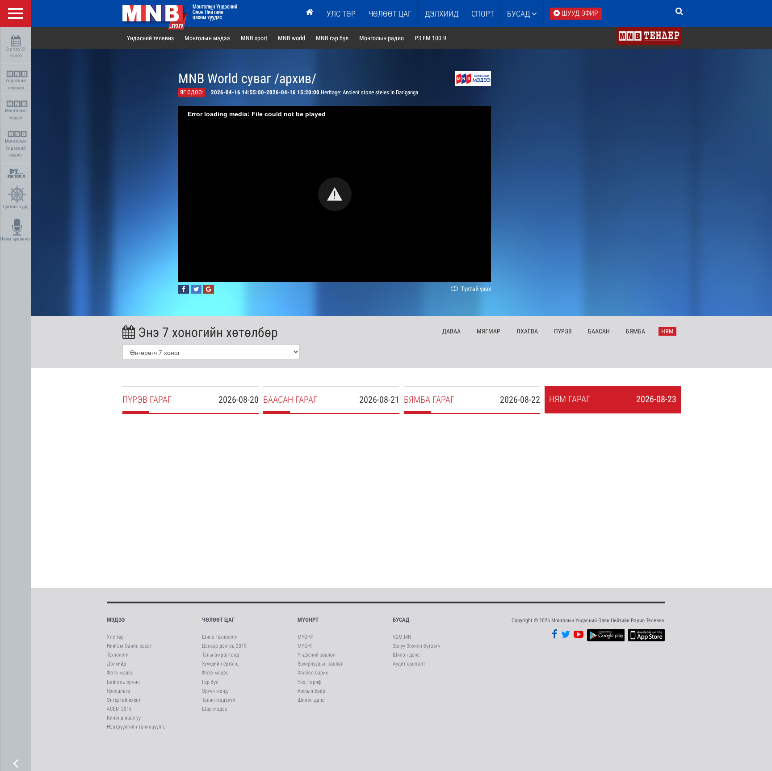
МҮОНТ (305, 646)
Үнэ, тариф (310, 682)
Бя (635, 331)
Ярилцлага (118, 691)
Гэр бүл (210, 682)
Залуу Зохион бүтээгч (417, 646)
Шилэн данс (311, 700)
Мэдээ (116, 619)
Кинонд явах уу (124, 718)
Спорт (482, 13)
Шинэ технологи (220, 637)
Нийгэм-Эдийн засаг (129, 646)
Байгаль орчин (123, 682)
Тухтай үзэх (475, 288)
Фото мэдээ (120, 673)
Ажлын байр (311, 691)
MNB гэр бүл (332, 38)
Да (451, 331)
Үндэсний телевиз (15, 84)
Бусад (519, 13)
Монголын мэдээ (16, 114)
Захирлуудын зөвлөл (321, 664)
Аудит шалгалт (409, 664)
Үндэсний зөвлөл (317, 655)
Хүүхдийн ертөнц (220, 664)
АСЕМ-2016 (119, 709)
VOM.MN (402, 637)
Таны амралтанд (220, 655)
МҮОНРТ (308, 619)
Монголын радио (381, 38)
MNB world (291, 38)
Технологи (118, 655)
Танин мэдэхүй (218, 700)
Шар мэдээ (214, 709)
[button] (335, 194)
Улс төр (341, 13)
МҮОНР (305, 637)
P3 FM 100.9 (430, 38)
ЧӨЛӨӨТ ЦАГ (390, 13)
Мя (488, 331)
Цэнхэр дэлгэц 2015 (224, 646)
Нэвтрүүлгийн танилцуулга (136, 727)
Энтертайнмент (124, 700)
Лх (527, 331)
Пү (563, 331)
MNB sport (254, 38)
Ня (667, 331)
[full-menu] (15, 13)
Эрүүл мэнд (215, 691)
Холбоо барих (313, 673)
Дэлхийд (441, 13)
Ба (599, 331)
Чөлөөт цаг (218, 619)
